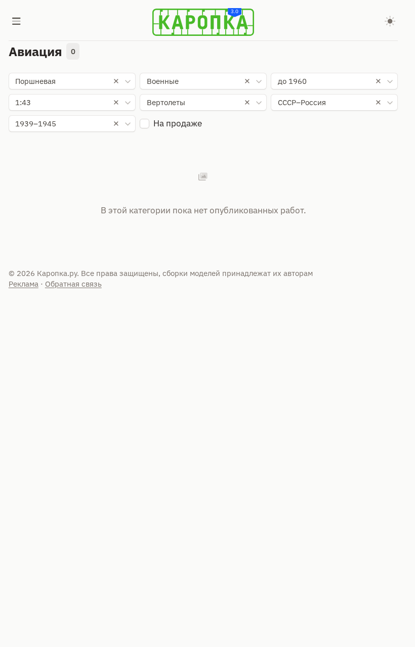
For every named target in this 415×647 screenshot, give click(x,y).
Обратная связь (73, 284)
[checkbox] (144, 123)
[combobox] (72, 81)
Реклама (23, 284)
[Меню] (17, 22)
